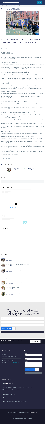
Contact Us (30, 5)
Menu (33, 9)
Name (26, 353)
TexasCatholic (7, 221)
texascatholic (13, 221)
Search (42, 182)
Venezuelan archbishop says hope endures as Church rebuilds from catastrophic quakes (22, 259)
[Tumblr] (6, 158)
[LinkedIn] (8, 158)
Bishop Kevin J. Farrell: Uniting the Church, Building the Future (17, 282)
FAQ (11, 5)
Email (26, 357)
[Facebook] (1, 158)
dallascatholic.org (34, 412)
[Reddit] (9, 158)
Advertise (24, 5)
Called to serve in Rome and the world (13, 287)
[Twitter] (3, 158)
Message (26, 361)
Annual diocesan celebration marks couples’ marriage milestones (18, 270)
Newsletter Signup (5, 5)
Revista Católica (17, 5)
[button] (17, 2)
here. (21, 389)
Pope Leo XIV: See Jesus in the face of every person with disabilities (18, 264)
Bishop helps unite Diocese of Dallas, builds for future (16, 293)
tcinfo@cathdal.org (15, 362)
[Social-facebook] (20, 421)
